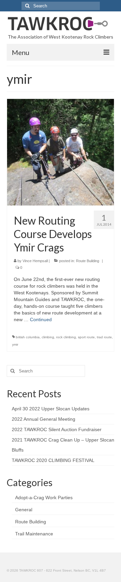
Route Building (87, 261)
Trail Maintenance (34, 533)
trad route (104, 337)
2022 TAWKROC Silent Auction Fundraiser (57, 429)
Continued (41, 319)
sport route (86, 337)
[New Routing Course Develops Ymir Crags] (60, 152)
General (23, 509)
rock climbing (66, 337)
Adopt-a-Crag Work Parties (44, 497)
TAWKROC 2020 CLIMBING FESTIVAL (53, 460)
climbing (48, 337)
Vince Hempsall (35, 261)
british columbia (28, 337)
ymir (15, 344)
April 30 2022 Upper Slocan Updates (50, 408)
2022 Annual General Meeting (43, 419)
